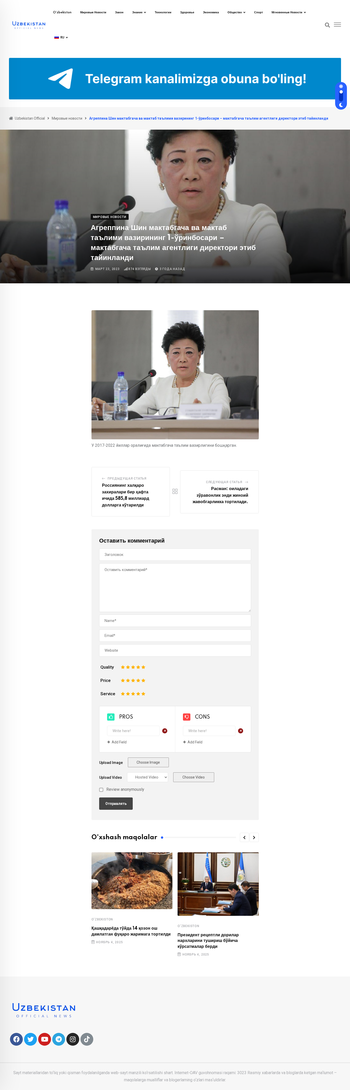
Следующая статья (224, 482)
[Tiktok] (86, 1039)
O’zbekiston (62, 12)
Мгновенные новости (287, 12)
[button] (244, 837)
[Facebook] (16, 1039)
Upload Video (110, 777)
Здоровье (187, 12)
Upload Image (111, 763)
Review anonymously (125, 789)
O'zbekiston (102, 919)
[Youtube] (44, 1039)
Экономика (211, 12)
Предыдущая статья (127, 478)
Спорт (258, 12)
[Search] (327, 25)
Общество (235, 12)
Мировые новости (93, 12)
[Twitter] (30, 1039)
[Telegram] (58, 1039)
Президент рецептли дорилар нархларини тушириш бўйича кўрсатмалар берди (208, 941)
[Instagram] (72, 1039)
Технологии (163, 12)
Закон (119, 12)
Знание (137, 12)
